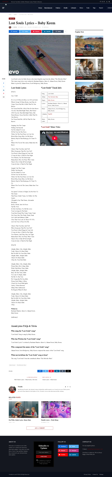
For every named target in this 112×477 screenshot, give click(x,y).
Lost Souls (46, 127)
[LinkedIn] (3, 90)
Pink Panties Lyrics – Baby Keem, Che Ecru (25, 380)
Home (40, 8)
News (81, 8)
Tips (94, 8)
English (12, 18)
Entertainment (48, 8)
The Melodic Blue (53, 97)
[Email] (3, 97)
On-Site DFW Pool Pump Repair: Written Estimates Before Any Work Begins (88, 96)
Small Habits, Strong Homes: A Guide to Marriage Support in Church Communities (87, 73)
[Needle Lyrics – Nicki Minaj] (56, 409)
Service (79, 100)
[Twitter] (3, 86)
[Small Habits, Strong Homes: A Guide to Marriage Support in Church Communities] (89, 69)
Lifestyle (73, 8)
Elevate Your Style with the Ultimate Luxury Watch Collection (26, 1)
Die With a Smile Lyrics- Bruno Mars (20, 420)
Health (65, 8)
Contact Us (95, 474)
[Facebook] (3, 83)
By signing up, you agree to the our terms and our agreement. (44, 462)
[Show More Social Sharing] (65, 31)
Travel (101, 8)
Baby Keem (51, 100)
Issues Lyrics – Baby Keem (50, 380)
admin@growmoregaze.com (95, 449)
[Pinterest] (3, 93)
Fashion (58, 8)
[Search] (109, 1)
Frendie (15, 27)
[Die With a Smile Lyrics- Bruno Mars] (23, 409)
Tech (87, 8)
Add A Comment (40, 428)
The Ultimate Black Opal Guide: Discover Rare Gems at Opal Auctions (87, 50)
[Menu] (3, 8)
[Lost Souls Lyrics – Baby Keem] (40, 55)
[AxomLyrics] (20, 7)
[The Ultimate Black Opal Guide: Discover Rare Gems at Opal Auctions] (89, 46)
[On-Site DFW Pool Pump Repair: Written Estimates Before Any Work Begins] (89, 92)
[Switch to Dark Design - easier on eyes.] (107, 1)
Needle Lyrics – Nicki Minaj (49, 420)
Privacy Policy (87, 474)
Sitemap (101, 474)
